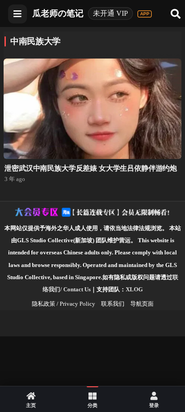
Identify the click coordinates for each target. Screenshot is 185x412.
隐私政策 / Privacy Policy (63, 303)
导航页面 (142, 303)
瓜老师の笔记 (58, 13)
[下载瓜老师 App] (145, 14)
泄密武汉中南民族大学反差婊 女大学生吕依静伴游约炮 (90, 168)
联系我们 (112, 303)
